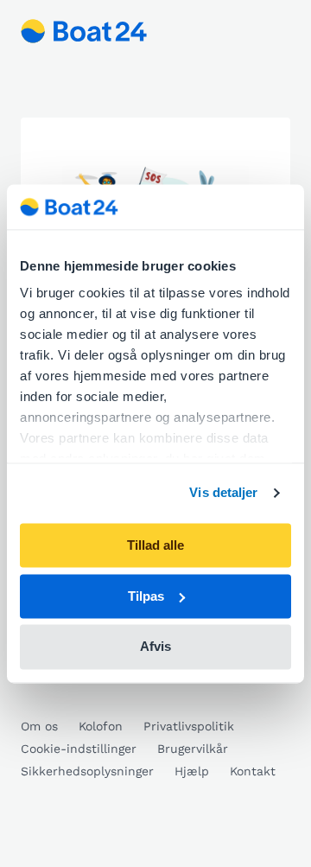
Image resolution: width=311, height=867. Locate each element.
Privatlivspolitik (188, 726)
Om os (39, 726)
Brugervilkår (192, 748)
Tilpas (146, 596)
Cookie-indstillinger (78, 748)
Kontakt (253, 771)
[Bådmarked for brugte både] (84, 31)
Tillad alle (155, 545)
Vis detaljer (223, 493)
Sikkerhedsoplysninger (87, 771)
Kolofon (101, 726)
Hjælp (192, 771)
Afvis (155, 647)
